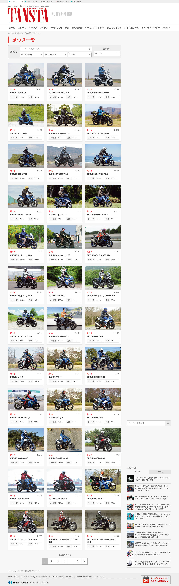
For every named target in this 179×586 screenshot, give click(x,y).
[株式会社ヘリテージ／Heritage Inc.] (18, 582)
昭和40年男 (76, 2)
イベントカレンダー (151, 27)
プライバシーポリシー (59, 577)
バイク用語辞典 (131, 27)
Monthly (160, 472)
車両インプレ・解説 (60, 27)
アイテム (44, 27)
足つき (17, 33)
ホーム (12, 27)
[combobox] (31, 54)
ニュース (22, 27)
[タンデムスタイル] (28, 15)
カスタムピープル (47, 2)
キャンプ (33, 27)
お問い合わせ (76, 577)
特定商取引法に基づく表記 (95, 577)
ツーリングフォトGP (94, 27)
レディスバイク (32, 2)
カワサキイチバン (63, 2)
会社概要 (43, 577)
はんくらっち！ (114, 27)
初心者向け (77, 27)
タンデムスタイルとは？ (19, 577)
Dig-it (34, 577)
